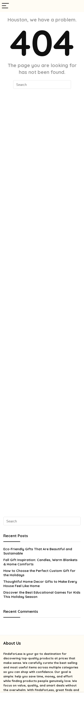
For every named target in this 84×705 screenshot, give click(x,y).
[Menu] (5, 6)
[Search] (77, 6)
